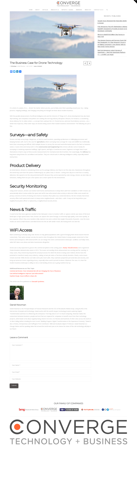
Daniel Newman (18, 304)
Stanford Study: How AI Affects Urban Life (23, 276)
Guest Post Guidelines (19, 456)
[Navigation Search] (107, 9)
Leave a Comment (38, 66)
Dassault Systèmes (38, 281)
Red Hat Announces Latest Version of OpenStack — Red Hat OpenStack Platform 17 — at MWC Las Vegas (111, 52)
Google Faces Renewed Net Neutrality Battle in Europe (112, 22)
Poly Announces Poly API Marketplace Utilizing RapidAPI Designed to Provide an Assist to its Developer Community (112, 29)
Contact (14, 458)
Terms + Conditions (18, 451)
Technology (13, 66)
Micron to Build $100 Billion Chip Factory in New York (111, 36)
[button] (135, 2)
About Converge (17, 446)
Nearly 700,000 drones (70, 248)
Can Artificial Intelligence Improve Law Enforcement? (26, 273)
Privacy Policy (16, 453)
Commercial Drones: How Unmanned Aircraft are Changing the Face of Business (35, 271)
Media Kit (15, 448)
